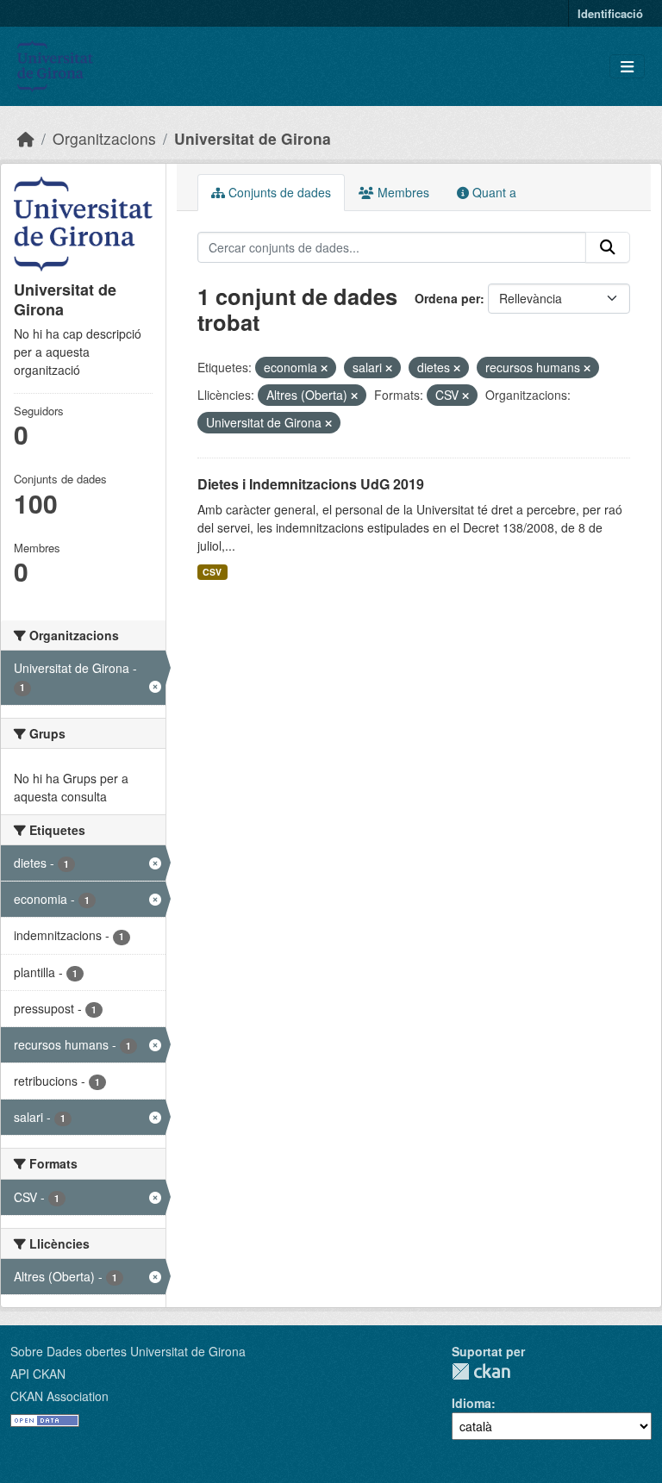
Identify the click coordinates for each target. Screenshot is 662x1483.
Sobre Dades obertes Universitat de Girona (128, 1351)
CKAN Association (59, 1396)
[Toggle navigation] (627, 66)
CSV (212, 571)
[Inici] (25, 138)
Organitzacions (104, 138)
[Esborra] (324, 368)
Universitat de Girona (252, 138)
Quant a (492, 192)
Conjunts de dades (278, 192)
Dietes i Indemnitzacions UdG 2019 (310, 484)
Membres (401, 192)
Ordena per (447, 298)
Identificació (610, 13)
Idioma (471, 1402)
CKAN (481, 1371)
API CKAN (38, 1373)
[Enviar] (607, 247)
